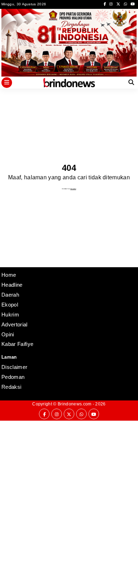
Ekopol (9, 305)
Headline (12, 285)
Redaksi (11, 387)
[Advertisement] (69, 490)
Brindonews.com (74, 404)
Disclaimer (14, 367)
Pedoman (12, 377)
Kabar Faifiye (17, 344)
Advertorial (14, 324)
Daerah (10, 295)
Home (8, 275)
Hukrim (10, 315)
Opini (7, 334)
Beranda (73, 189)
